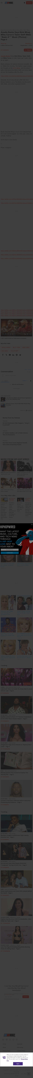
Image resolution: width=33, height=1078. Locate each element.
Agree (17, 1063)
